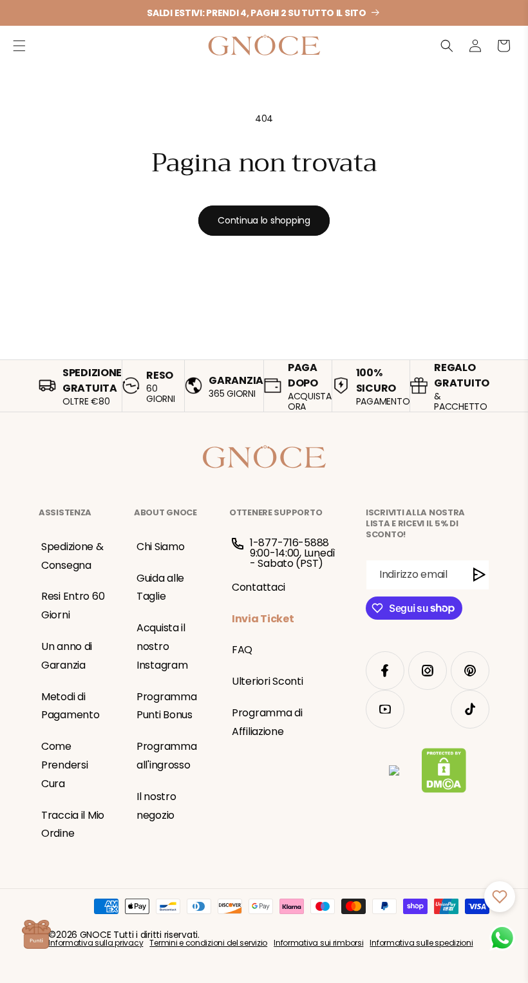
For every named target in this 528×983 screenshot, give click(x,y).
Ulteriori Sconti (267, 681)
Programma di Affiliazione (267, 722)
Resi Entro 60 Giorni (72, 605)
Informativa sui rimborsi (318, 943)
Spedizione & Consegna (72, 556)
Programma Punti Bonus (166, 706)
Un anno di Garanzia (66, 656)
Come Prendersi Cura (64, 765)
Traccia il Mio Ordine (72, 824)
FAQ (242, 649)
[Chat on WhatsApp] (502, 938)
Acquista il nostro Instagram (162, 646)
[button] (19, 46)
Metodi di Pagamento (70, 706)
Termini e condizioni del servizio (208, 943)
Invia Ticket (263, 618)
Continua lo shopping (264, 220)
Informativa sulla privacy (95, 943)
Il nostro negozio (156, 806)
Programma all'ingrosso (166, 755)
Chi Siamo (160, 546)
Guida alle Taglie (160, 587)
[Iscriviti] (479, 575)
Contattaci (258, 587)
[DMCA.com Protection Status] (444, 773)
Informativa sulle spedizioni (421, 943)
